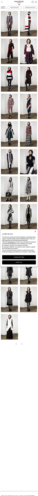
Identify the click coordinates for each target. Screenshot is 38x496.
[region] (19, 248)
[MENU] (36, 2)
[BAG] (32, 2)
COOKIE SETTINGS (19, 257)
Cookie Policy (11, 242)
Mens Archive (14, 7)
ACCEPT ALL (19, 262)
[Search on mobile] (2, 1)
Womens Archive (30, 7)
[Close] (35, 231)
